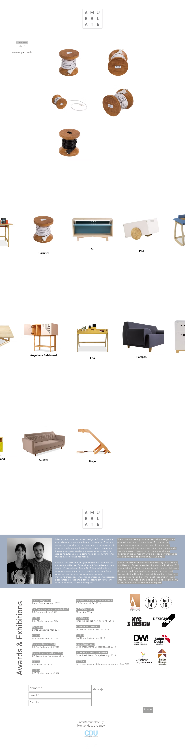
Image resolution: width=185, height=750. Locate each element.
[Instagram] (97, 747)
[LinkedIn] (88, 747)
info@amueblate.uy (91, 722)
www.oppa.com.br (22, 52)
